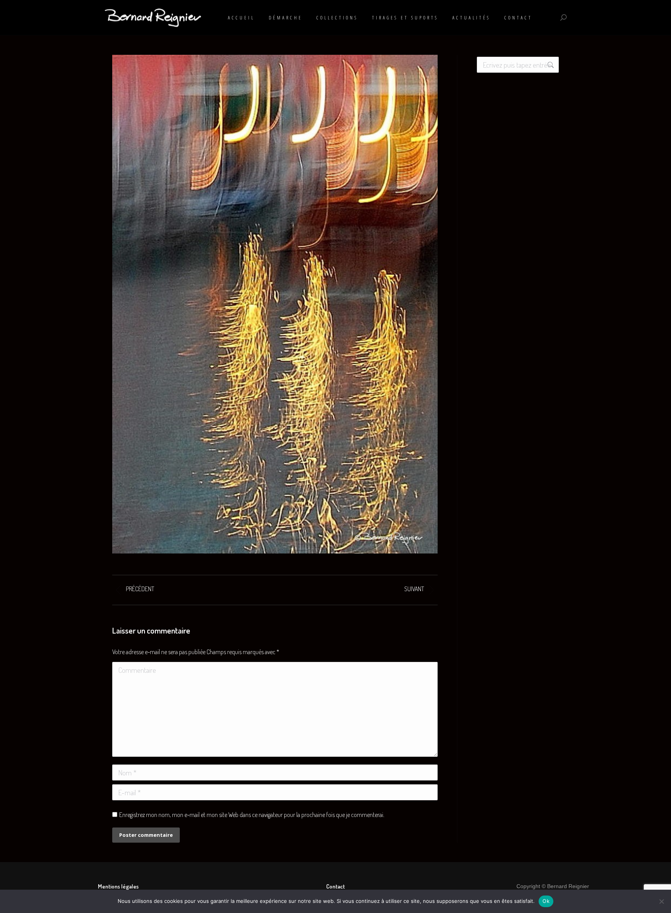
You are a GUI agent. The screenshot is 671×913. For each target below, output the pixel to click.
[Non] (661, 901)
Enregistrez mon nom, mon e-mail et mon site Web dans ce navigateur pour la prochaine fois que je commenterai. (251, 815)
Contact (335, 886)
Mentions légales (118, 886)
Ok (545, 901)
